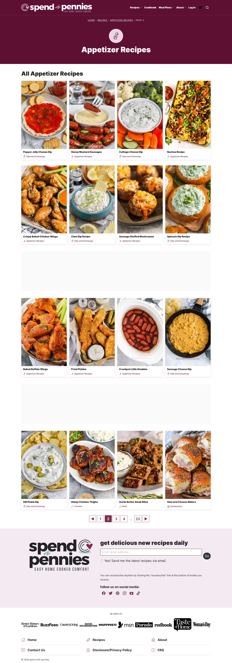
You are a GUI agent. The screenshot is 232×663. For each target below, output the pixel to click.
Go (207, 556)
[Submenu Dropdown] (141, 8)
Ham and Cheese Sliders (181, 501)
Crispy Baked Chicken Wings (40, 236)
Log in (192, 7)
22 (138, 519)
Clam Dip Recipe (80, 236)
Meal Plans (165, 7)
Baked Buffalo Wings (35, 369)
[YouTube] (131, 593)
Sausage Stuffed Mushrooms (136, 236)
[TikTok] (138, 593)
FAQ (161, 650)
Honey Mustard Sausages (86, 151)
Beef (124, 506)
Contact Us (36, 650)
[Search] (207, 7)
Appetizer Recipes (121, 20)
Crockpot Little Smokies (133, 369)
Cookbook (150, 7)
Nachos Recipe (176, 151)
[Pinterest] (117, 593)
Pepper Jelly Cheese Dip (37, 151)
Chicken (78, 506)
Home (91, 20)
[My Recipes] (200, 7)
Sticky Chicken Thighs (84, 501)
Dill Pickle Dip (31, 501)
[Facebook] (103, 593)
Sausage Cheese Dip (179, 369)
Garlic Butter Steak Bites (133, 501)
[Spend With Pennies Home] (56, 8)
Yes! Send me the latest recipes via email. (135, 561)
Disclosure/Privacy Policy (112, 650)
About (180, 7)
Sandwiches (176, 506)
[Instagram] (124, 593)
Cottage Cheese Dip (131, 151)
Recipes (135, 7)
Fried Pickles (78, 369)
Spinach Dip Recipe (178, 236)
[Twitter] (110, 593)
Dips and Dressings (35, 156)
